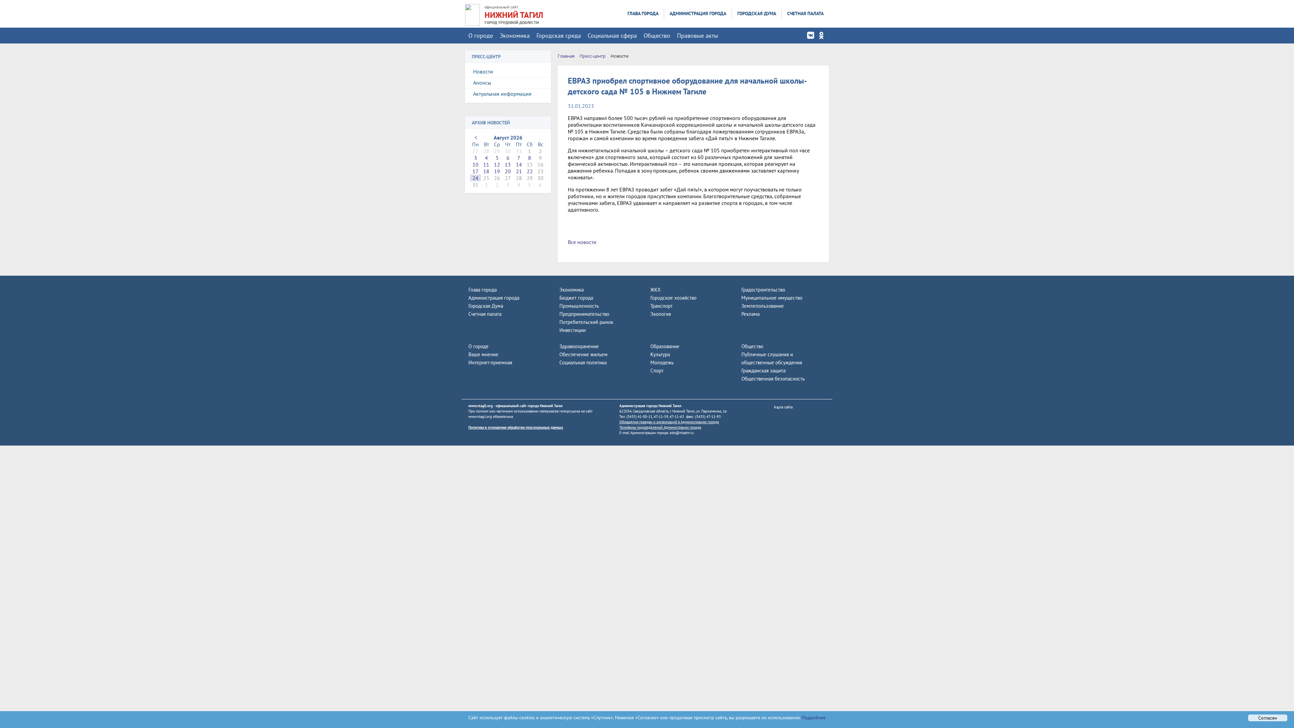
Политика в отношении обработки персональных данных (515, 427)
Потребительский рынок (586, 322)
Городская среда (558, 35)
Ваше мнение (483, 354)
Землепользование (762, 306)
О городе (480, 35)
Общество (657, 35)
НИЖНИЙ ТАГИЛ (514, 15)
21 (519, 171)
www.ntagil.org (480, 405)
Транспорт (661, 306)
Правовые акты (697, 35)
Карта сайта (783, 407)
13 (508, 164)
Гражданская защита (763, 370)
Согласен (1267, 718)
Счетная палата (805, 13)
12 (497, 164)
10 (475, 164)
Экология (660, 314)
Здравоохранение (579, 346)
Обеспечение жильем (583, 354)
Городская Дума (756, 13)
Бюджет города (576, 298)
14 (519, 164)
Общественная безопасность (773, 378)
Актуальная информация (502, 93)
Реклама (750, 314)
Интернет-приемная (490, 362)
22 (530, 171)
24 (475, 178)
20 (508, 171)
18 (486, 171)
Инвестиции (572, 330)
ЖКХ (655, 289)
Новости (483, 71)
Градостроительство (763, 289)
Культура (660, 354)
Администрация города (698, 13)
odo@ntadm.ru (682, 432)
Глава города (642, 13)
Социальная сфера (612, 35)
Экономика (515, 35)
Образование (664, 346)
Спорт (657, 370)
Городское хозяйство (673, 298)
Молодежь (662, 362)
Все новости (582, 242)
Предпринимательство (584, 314)
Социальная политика (583, 362)
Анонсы (482, 82)
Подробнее (813, 718)
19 (497, 171)
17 (475, 171)
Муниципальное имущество (771, 298)
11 (486, 164)
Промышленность (579, 306)
